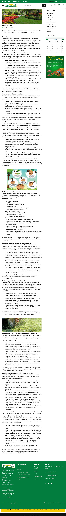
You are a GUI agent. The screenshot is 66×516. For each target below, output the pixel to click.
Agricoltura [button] (50, 24)
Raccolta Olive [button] (49, 31)
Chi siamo (14, 1)
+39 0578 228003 (51, 472)
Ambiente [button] (49, 19)
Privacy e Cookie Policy (23, 477)
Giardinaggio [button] (50, 13)
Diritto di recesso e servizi (23, 475)
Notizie (20, 1)
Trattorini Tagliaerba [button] (50, 17)
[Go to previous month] (47, 39)
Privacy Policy (61, 503)
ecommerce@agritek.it (52, 475)
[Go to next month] (63, 39)
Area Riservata (37, 479)
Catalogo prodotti (36, 467)
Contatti (25, 1)
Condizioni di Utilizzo (50, 503)
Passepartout (17, 503)
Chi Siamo (20, 467)
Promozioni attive (38, 476)
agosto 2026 (55, 39)
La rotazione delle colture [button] (51, 28)
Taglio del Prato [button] (50, 15)
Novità (4, 1)
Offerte (9, 1)
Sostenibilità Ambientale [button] (51, 22)
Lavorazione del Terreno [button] (51, 26)
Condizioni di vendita (22, 472)
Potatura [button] (48, 29)
